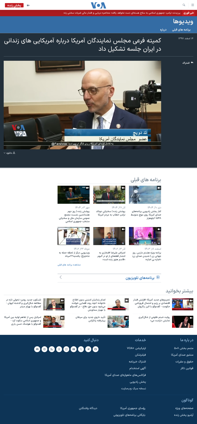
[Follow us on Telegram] (88, 349)
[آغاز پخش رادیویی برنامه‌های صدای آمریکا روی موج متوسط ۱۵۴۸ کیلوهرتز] (145, 195)
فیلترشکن (140, 355)
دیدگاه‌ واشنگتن (88, 408)
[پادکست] (44, 349)
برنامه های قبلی (181, 30)
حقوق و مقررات (184, 362)
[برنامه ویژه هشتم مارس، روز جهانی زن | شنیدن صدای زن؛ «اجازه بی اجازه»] (145, 236)
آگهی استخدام (137, 368)
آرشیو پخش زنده (183, 415)
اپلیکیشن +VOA (136, 348)
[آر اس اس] (52, 349)
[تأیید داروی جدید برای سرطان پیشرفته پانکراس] (118, 322)
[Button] (187, 64)
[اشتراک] (37, 349)
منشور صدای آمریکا (182, 355)
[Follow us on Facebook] (95, 349)
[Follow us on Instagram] (66, 349)
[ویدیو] (28, 5)
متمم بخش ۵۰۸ (183, 348)
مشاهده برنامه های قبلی (69, 265)
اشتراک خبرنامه (137, 362)
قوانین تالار (187, 368)
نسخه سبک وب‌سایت (133, 389)
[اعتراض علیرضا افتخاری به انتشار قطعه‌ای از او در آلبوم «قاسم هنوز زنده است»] (109, 236)
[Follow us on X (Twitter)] (81, 349)
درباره (163, 30)
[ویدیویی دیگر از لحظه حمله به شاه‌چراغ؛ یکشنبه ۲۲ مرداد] (74, 236)
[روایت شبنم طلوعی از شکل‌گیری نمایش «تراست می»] (182, 322)
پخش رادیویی (138, 382)
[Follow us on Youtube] (73, 349)
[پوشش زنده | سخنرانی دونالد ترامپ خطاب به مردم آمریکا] (109, 195)
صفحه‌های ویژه (184, 408)
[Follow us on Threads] (59, 349)
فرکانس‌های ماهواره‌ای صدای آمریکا (125, 375)
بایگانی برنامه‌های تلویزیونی (129, 415)
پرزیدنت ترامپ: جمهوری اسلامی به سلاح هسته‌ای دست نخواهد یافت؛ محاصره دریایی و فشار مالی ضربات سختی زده (122, 13)
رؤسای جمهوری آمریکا (132, 408)
